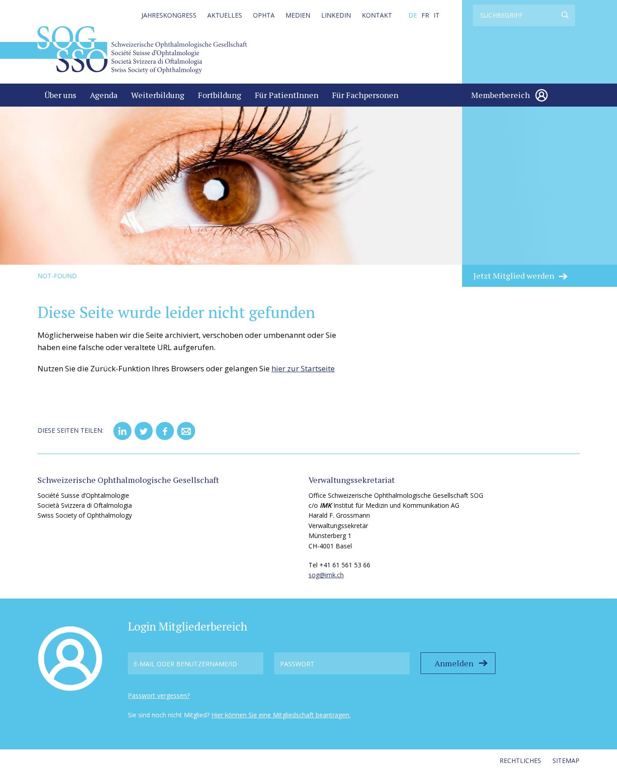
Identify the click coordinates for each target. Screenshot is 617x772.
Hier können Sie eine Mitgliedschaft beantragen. (281, 715)
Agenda (103, 94)
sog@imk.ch (326, 575)
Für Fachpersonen (365, 94)
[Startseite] (142, 49)
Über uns (60, 94)
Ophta (264, 15)
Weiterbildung (157, 94)
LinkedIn (336, 15)
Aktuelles (224, 15)
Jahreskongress (168, 15)
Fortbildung (219, 94)
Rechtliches (520, 760)
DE (412, 15)
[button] (122, 431)
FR (425, 15)
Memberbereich (500, 94)
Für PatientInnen (286, 94)
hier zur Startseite (303, 368)
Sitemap (566, 760)
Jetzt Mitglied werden (513, 275)
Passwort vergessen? (159, 695)
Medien (297, 15)
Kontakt (377, 15)
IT (436, 15)
